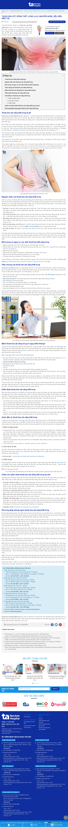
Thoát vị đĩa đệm (8, 362)
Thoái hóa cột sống (8, 268)
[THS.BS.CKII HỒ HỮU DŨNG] (39, 30)
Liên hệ (40, 718)
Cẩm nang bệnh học (16, 11)
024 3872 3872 (15, 576)
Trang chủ (5, 11)
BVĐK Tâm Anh (6, 555)
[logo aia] (58, 705)
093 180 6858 (14, 583)
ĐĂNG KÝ (55, 688)
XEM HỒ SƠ (59, 33)
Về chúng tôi (27, 716)
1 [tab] (32, 683)
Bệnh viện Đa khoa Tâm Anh (57, 21)
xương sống (16, 128)
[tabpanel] (13, 672)
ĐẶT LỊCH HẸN (49, 33)
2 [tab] (34, 683)
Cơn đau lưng (49, 274)
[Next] (64, 703)
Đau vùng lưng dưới (9, 278)
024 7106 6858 (25, 576)
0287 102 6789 (24, 583)
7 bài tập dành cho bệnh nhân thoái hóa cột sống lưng (28, 456)
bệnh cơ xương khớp (32, 226)
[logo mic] (10, 705)
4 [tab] (38, 683)
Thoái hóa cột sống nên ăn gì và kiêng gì (26, 507)
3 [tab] (36, 683)
